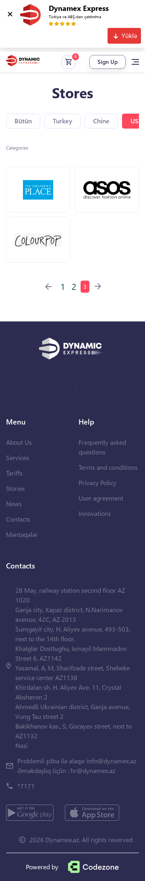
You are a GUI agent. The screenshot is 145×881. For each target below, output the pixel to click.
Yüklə (129, 35)
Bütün (23, 120)
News (14, 503)
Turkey (62, 120)
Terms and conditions (108, 467)
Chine (101, 120)
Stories (15, 488)
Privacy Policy (97, 482)
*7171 (26, 786)
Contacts (18, 519)
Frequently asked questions (102, 447)
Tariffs (14, 473)
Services (17, 457)
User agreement (101, 498)
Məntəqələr (22, 534)
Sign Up (107, 61)
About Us (19, 442)
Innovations (95, 513)
